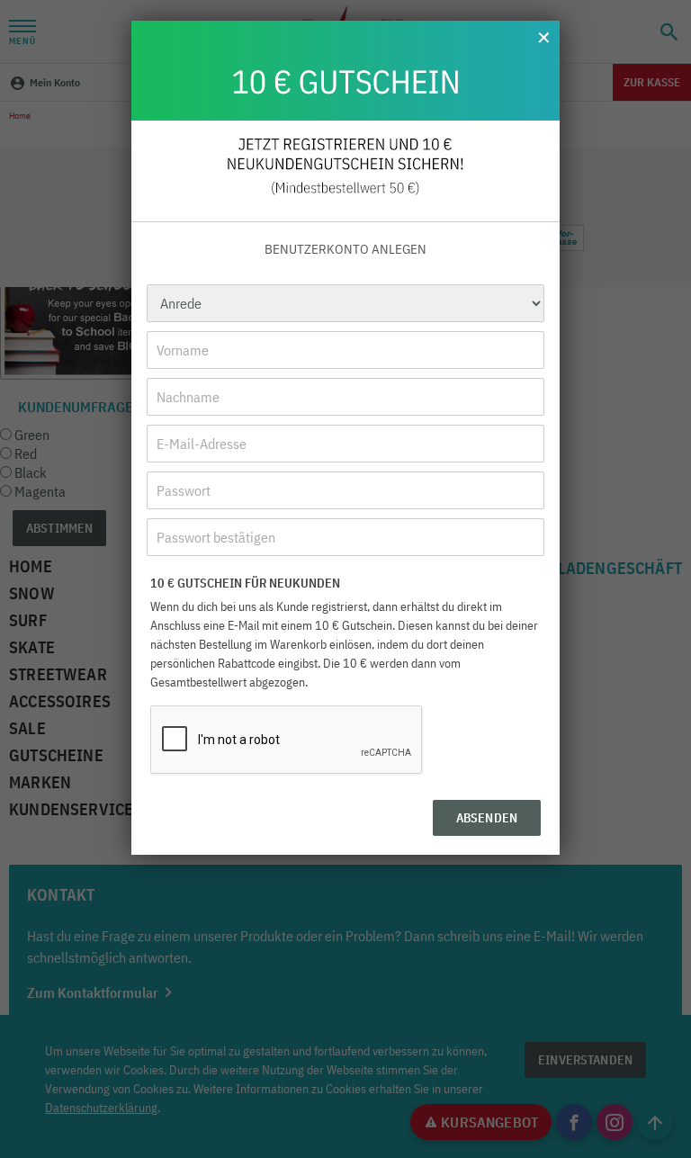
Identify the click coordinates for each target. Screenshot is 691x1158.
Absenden (486, 818)
